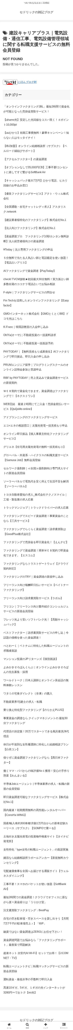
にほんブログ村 (27, 82)
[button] (66, 647)
